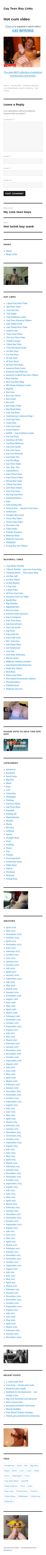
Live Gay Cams (13, 491)
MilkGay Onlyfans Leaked (18, 661)
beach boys (11, 776)
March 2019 (11, 989)
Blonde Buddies (13, 1409)
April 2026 (11, 927)
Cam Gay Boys (13, 412)
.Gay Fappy (11, 313)
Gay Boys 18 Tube (14, 440)
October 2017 (12, 1023)
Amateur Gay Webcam (16, 371)
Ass (25, 1465)
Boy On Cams (12, 610)
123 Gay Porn (12, 354)
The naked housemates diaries (21, 678)
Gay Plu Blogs (12, 460)
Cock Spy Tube (13, 419)
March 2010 (11, 1327)
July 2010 (10, 1313)
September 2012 (14, 1224)
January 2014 (12, 1170)
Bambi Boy (11, 600)
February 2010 (13, 1330)
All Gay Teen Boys (14, 365)
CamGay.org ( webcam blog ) (20, 416)
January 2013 (12, 1211)
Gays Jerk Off (12, 634)
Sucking (10, 844)
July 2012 (10, 1231)
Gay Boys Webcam (15, 443)
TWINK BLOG (12, 685)
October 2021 (12, 954)
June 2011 (10, 1275)
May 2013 (10, 1197)
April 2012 (11, 1241)
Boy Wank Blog (13, 409)
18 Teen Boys (12, 361)
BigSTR (9, 388)
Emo (7, 1476)
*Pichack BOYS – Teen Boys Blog (22, 573)
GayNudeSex (12, 470)
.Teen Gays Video (14, 334)
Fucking (10, 800)
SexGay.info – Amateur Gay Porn (22, 508)
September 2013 (14, 1183)
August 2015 (12, 1105)
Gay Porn (10, 631)
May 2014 (10, 1156)
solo (36, 88)
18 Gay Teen (12, 358)
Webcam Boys (13, 535)
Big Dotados (12, 603)
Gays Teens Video (14, 477)
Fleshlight (11, 797)
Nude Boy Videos (14, 668)
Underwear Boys (14, 861)
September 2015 (14, 1101)
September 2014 (14, 1142)
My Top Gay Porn (14, 494)
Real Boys (10, 672)
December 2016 (13, 1050)
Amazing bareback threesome (20, 1405)
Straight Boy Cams (15, 515)
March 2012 (11, 1245)
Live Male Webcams (15, 654)
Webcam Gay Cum (14, 539)
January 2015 (12, 1129)
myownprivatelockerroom (18, 665)
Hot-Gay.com (12, 641)
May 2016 (10, 1074)
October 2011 (12, 1262)
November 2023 (13, 934)
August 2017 (12, 1030)
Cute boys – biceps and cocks (20, 1385)
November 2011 (13, 1258)
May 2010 (10, 1320)
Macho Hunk (12, 658)
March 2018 (11, 1013)
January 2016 (12, 1088)
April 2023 (11, 941)
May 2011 (10, 1279)
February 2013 (13, 1207)
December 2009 (13, 1337)
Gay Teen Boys (13, 807)
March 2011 (11, 1286)
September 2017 (14, 1026)
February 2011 (12, 1289)
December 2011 (13, 1255)
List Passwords (13, 648)
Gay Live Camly (13, 447)
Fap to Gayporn (13, 617)
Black (8, 783)
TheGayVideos (13, 682)
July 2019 (10, 982)
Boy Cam (10, 392)
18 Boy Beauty (13, 583)
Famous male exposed (17, 613)
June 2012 (10, 1235)
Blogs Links (11, 254)
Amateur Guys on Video (17, 596)
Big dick (35, 85)
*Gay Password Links (16, 347)
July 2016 (10, 1067)
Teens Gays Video (14, 522)
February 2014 (13, 1166)
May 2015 (10, 1115)
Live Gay (10, 651)
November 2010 (13, 1299)
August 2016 (12, 1064)
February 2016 (13, 1084)
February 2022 (13, 951)
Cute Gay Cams (13, 426)
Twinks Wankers (14, 532)
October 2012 (12, 1221)
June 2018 (10, 1002)
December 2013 (13, 1173)
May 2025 (11, 931)
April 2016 (11, 1077)
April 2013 (11, 1200)
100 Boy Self (12, 576)
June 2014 (10, 1153)
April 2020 (11, 972)
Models (9, 820)
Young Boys (11, 879)
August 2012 (12, 1228)
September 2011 (13, 1265)
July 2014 (10, 1149)
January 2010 (12, 1334)
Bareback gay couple (16, 1388)
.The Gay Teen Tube (15, 337)
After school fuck (14, 1402)
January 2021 (12, 961)
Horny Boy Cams (14, 481)
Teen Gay (9, 1491)
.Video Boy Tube (14, 344)
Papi (8, 501)
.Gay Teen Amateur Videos (19, 320)
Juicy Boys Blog (13, 644)
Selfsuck (10, 831)
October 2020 (12, 965)
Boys (8, 786)
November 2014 (13, 1135)
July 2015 (10, 1108)
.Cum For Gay (12, 310)
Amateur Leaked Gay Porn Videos (22, 375)
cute (29, 1471)
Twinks (6, 91)
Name (7, 156)
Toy (8, 851)
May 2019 (10, 985)
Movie (9, 824)
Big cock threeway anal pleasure (21, 1399)
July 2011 (10, 1272)
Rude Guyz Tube (14, 675)
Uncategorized (13, 858)
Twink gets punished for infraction (23, 1416)
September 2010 (14, 1306)
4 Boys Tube (12, 590)
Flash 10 (10, 26)
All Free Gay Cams (14, 593)
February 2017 (13, 1043)
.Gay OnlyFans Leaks (16, 317)
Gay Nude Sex (12, 457)
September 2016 (14, 1060)
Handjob (10, 810)
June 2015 (10, 1112)
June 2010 (10, 1316)
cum (5, 88)
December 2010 (13, 1296)
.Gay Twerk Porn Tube (16, 327)
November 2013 (13, 1176)
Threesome (21, 1491)
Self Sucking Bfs (14, 505)
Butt (14, 1471)
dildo (36, 1471)
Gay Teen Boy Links (18, 8)
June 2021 (10, 958)
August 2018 (12, 999)
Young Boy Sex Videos (16, 546)
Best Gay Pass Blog (15, 382)
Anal (19, 1465)
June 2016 (11, 1071)
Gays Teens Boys (14, 474)
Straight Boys (12, 838)
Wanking (29, 88)
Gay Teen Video (13, 464)
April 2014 (11, 1159)
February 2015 (13, 1125)
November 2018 (13, 995)
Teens (9, 848)
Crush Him (11, 423)
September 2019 (14, 978)
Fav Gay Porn (12, 436)
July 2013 (10, 1190)
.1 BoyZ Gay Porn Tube (16, 303)
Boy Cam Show (13, 395)
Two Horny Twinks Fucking (19, 1412)
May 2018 (10, 1006)
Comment (9, 120)
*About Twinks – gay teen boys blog (23, 569)
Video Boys (11, 865)
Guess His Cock (13, 637)
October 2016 (12, 1057)
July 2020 (10, 968)
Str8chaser (11, 511)
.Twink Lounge (13, 341)
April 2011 (10, 1282)
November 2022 (14, 944)
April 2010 (11, 1323)
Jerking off (11, 814)
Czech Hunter (12, 429)
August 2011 (12, 1269)
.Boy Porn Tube (13, 307)
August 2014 (12, 1146)
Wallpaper (23, 1496)
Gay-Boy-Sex (12, 467)
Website (8, 180)
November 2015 (13, 1095)
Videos (9, 868)
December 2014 (13, 1132)
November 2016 (13, 1054)
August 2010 (12, 1310)
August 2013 (12, 1187)
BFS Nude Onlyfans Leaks (18, 385)
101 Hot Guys (12, 351)
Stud (8, 841)
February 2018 (13, 1016)
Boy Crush (11, 399)
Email (7, 168)
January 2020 (12, 975)
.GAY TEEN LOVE (14, 324)
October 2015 (12, 1098)
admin (6, 85)
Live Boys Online (14, 488)
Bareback (10, 773)
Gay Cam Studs (13, 627)
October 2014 (12, 1139)
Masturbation (13, 88)
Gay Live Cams (13, 450)
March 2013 (11, 1204)
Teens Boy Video (14, 518)
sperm (22, 88)
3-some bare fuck (14, 1381)
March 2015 (11, 1122)
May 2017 (10, 1036)
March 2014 (11, 1163)
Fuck (27, 1476)
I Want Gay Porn (14, 484)
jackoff (25, 1481)
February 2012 (13, 1248)
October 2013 (12, 1180)
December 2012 (13, 1214)
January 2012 (12, 1252)
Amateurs (27, 85)
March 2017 (11, 1040)
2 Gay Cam (11, 586)
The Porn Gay (12, 525)
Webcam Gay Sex (14, 689)
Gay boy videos (13, 803)
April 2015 (11, 1118)
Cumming (11, 793)
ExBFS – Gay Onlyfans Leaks (20, 433)
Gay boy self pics (14, 624)
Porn (23, 1486)
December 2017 (13, 1019)
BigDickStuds (12, 607)
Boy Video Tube (13, 406)
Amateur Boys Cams (15, 368)
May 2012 (10, 1238)
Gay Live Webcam (14, 453)
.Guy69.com (12, 330)
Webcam (10, 875)
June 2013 (10, 1194)
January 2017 (12, 1047)
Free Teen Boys (13, 620)
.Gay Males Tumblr (15, 566)
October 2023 (12, 937)
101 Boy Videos (13, 579)
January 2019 (12, 992)
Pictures (10, 827)
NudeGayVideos (13, 498)
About (9, 251)
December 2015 (13, 1091)
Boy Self (10, 402)
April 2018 (11, 1009)
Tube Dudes (11, 528)
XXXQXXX (11, 542)
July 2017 (10, 1033)
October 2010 (12, 1303)
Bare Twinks (12, 378)
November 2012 (13, 1217)
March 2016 (11, 1081)
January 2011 (12, 1293)
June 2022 (11, 948)
